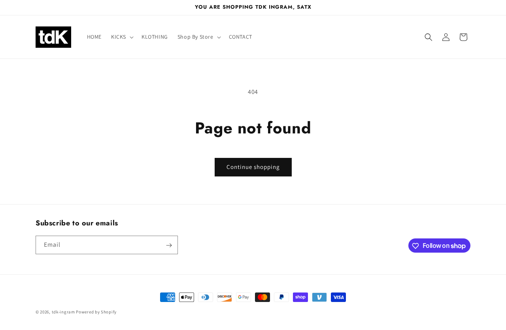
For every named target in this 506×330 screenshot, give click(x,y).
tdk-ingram (63, 312)
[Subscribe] (168, 245)
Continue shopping (253, 167)
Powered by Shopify (96, 312)
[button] (121, 36)
